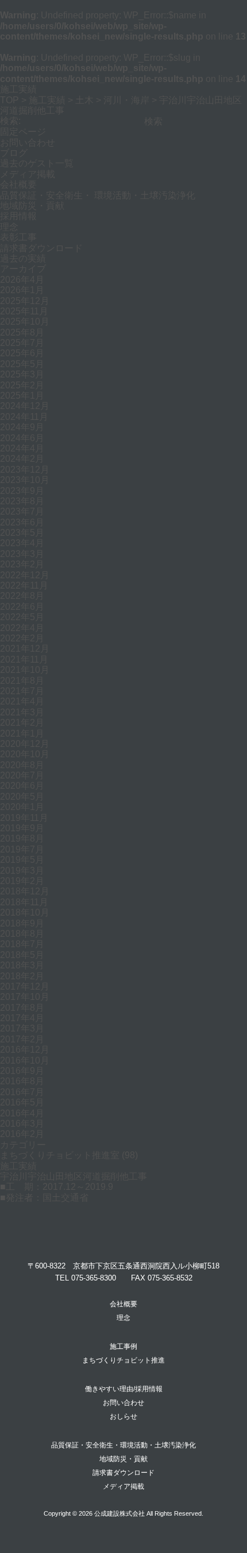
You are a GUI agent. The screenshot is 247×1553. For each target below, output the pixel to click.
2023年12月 (24, 469)
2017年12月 (24, 986)
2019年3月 (22, 870)
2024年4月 (22, 448)
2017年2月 (22, 1039)
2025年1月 (22, 395)
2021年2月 (22, 722)
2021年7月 (22, 691)
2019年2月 (22, 881)
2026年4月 (22, 280)
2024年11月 (24, 417)
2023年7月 (22, 511)
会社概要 (18, 184)
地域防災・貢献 (32, 206)
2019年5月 (22, 860)
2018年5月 (22, 955)
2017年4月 (22, 1018)
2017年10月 (24, 997)
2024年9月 (22, 427)
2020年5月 (22, 796)
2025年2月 (22, 385)
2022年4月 (22, 628)
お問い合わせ (27, 142)
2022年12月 (24, 575)
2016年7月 (22, 1092)
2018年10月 (24, 912)
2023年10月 (24, 480)
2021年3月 (22, 712)
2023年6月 (22, 522)
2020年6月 (22, 786)
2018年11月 (24, 902)
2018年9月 (22, 923)
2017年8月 (22, 1008)
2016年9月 (22, 1071)
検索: (10, 121)
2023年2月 (22, 564)
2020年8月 (22, 765)
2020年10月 (24, 754)
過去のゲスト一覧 (37, 163)
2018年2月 (22, 976)
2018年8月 (22, 934)
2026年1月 (22, 290)
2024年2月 (22, 459)
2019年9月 (22, 828)
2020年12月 (24, 744)
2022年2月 (22, 638)
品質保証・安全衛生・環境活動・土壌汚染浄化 (123, 1445)
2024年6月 (22, 438)
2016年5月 (22, 1102)
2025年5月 (22, 364)
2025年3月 (22, 374)
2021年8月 (22, 681)
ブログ (14, 153)
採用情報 (18, 216)
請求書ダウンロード (41, 248)
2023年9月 (22, 491)
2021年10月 (24, 670)
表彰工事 (18, 237)
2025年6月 (22, 353)
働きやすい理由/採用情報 (124, 1389)
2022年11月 (24, 585)
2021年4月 (22, 701)
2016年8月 (22, 1081)
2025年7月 (22, 343)
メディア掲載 (27, 174)
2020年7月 (22, 775)
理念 (9, 227)
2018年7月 (22, 944)
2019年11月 (24, 818)
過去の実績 (23, 258)
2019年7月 (22, 849)
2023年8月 (22, 501)
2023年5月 (22, 533)
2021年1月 (22, 733)
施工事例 (123, 1346)
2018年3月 (22, 965)
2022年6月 (22, 607)
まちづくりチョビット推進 (123, 1360)
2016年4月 (22, 1113)
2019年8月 (22, 838)
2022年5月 (22, 617)
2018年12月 (24, 891)
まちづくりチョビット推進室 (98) (69, 1155)
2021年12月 (24, 648)
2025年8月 (22, 332)
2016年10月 (24, 1060)
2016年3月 (22, 1123)
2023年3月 (22, 554)
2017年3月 (22, 1028)
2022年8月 (22, 596)
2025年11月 (24, 311)
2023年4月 (22, 543)
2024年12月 (24, 406)
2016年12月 (24, 1049)
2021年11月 (24, 659)
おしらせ (123, 1416)
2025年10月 (24, 321)
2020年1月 (22, 807)
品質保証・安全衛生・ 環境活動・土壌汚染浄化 (97, 195)
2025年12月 (24, 301)
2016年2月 (22, 1134)
